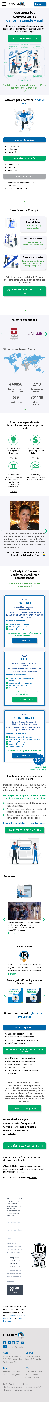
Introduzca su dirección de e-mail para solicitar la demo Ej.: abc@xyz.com (14, 1248)
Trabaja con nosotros (22, 1389)
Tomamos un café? (33, 1387)
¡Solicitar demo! (23, 38)
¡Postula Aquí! (23, 1108)
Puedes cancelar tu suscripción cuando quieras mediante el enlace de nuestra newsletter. (14, 1276)
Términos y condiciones (19, 1384)
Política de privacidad (13, 1387)
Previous (5, 995)
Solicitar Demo (14, 1290)
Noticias (7, 1389)
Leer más (12, 933)
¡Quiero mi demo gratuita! (24, 289)
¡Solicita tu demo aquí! (23, 830)
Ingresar (38, 4)
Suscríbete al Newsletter (23, 1145)
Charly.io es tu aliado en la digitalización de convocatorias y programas (24, 86)
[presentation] (2, 334)
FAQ (5, 1384)
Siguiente (24, 201)
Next (44, 995)
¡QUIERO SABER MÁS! (24, 640)
